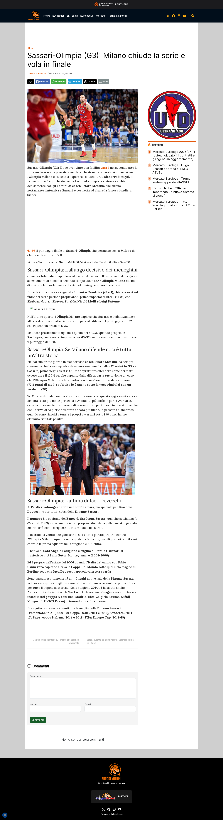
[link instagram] (179, 15)
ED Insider (58, 15)
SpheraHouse (117, 814)
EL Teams (72, 15)
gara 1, (105, 167)
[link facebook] (173, 15)
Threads (91, 81)
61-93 (31, 250)
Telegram (75, 81)
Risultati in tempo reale (111, 783)
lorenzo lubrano (37, 73)
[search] (193, 15)
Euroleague (86, 15)
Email (105, 81)
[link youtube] (184, 15)
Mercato (101, 15)
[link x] (168, 15)
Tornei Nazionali (117, 15)
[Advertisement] (111, 34)
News (46, 15)
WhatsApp (60, 81)
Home (31, 48)
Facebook (43, 81)
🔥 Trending (155, 144)
